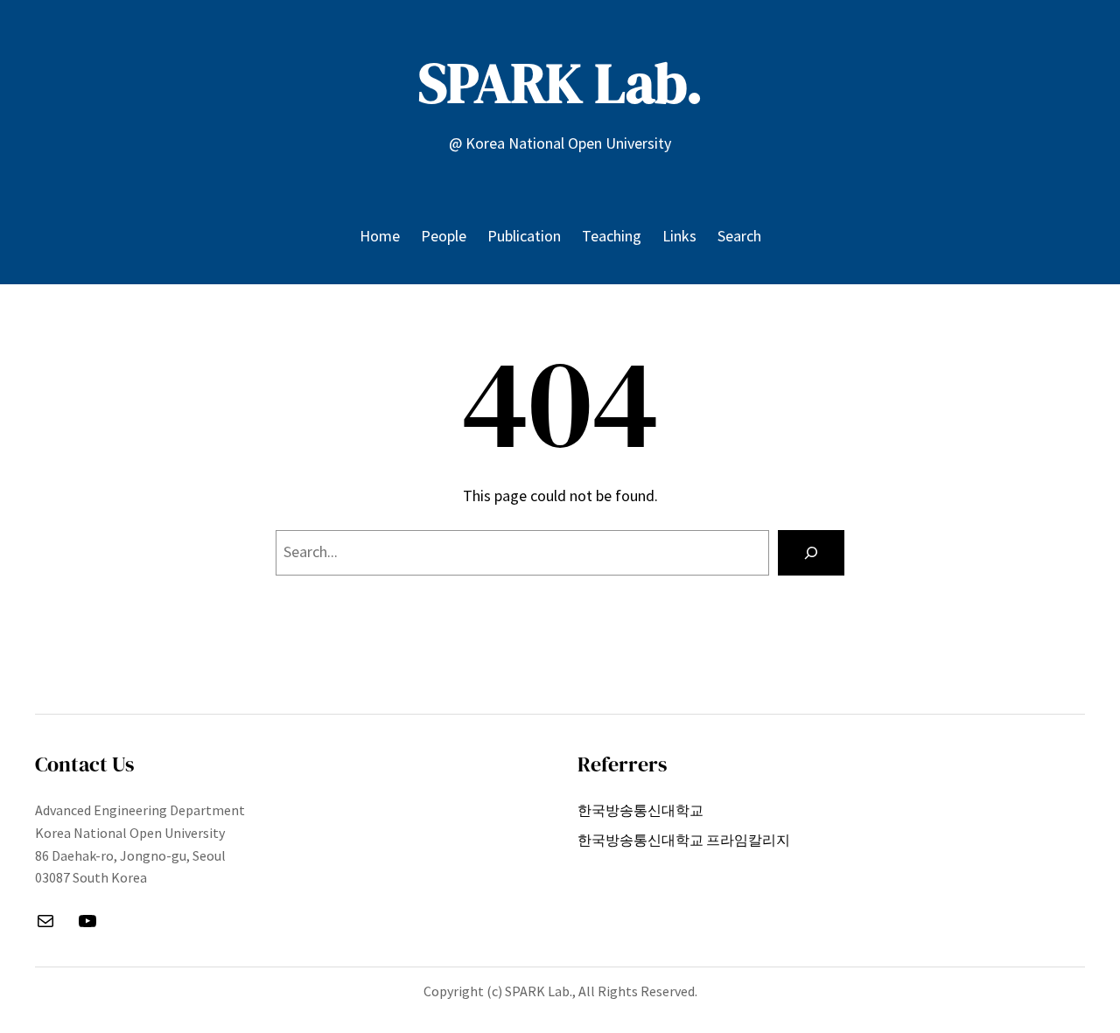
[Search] (811, 553)
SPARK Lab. (560, 83)
